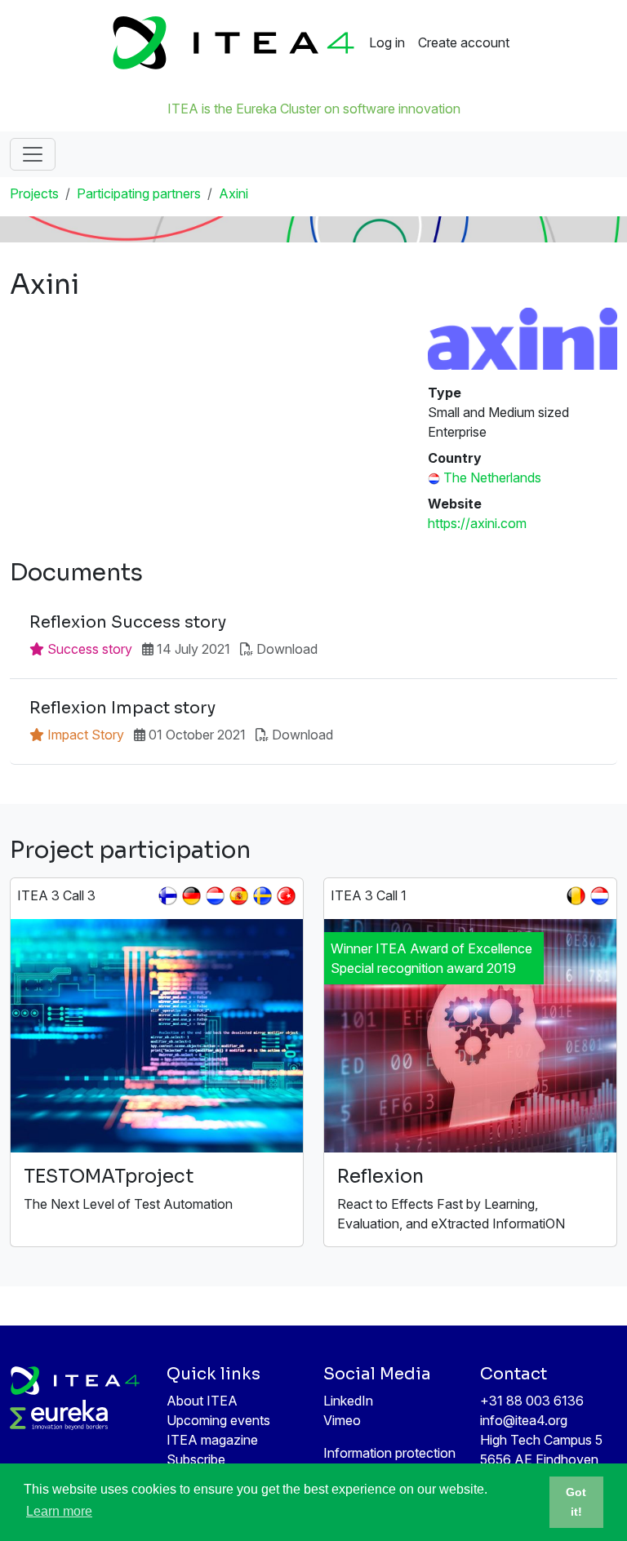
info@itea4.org (523, 1420)
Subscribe (196, 1459)
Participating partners (139, 193)
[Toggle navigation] (33, 154)
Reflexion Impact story (122, 708)
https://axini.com (477, 523)
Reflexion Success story (127, 623)
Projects (34, 193)
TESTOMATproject (109, 1176)
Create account (463, 42)
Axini (233, 193)
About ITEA (202, 1400)
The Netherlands (492, 477)
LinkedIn (348, 1400)
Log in (387, 42)
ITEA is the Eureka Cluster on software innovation (313, 108)
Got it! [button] (576, 1501)
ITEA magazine (212, 1440)
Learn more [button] (59, 1511)
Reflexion (380, 1176)
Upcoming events (218, 1420)
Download (287, 649)
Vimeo (342, 1420)
